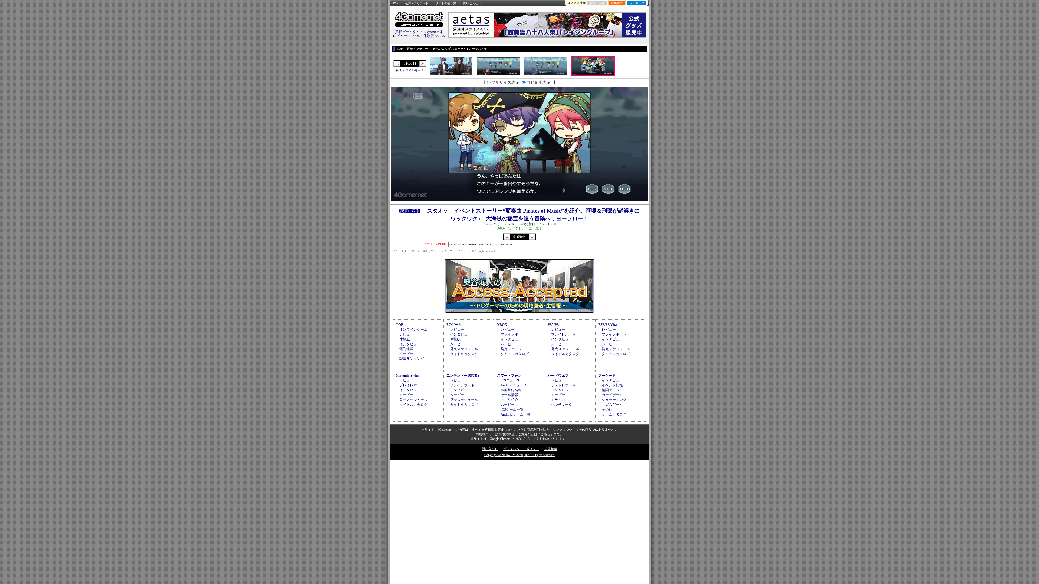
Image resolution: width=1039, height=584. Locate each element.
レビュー (406, 334)
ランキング (636, 3)
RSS (395, 3)
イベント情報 (612, 385)
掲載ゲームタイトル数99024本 (419, 32)
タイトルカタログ (464, 354)
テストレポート (563, 385)
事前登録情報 (511, 390)
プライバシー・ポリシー (521, 449)
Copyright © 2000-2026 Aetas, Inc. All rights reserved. (519, 455)
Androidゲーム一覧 (515, 414)
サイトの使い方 (445, 3)
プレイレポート (513, 334)
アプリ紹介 (509, 400)
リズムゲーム (612, 405)
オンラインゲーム (413, 329)
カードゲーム (612, 395)
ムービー (406, 354)
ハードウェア (558, 375)
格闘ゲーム (610, 390)
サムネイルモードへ (413, 70)
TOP (399, 325)
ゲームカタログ (614, 414)
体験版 (404, 339)
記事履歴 (617, 3)
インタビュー (409, 344)
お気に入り (597, 3)
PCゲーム (454, 325)
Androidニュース (514, 385)
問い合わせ (470, 3)
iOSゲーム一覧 (512, 409)
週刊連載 (406, 349)
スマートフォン (509, 375)
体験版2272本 (434, 36)
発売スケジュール (464, 349)
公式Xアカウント (416, 3)
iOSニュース (510, 380)
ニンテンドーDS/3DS (462, 375)
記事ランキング (411, 359)
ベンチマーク (561, 405)
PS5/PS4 (554, 325)
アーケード (607, 375)
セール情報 (509, 395)
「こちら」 (545, 434)
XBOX (502, 325)
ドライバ (558, 400)
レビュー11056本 (406, 36)
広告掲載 (550, 449)
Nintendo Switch (408, 375)
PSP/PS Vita (607, 325)
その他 (607, 409)
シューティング (614, 400)
